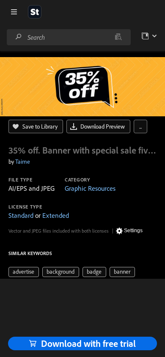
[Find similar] (118, 37)
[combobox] (68, 37)
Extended (55, 215)
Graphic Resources (90, 188)
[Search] (18, 37)
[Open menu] (14, 12)
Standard (20, 215)
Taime (22, 161)
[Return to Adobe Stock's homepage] (34, 12)
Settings (133, 230)
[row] (23, 272)
